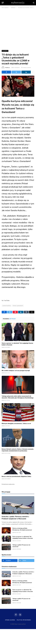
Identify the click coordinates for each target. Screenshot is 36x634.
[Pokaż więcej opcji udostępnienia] (32, 72)
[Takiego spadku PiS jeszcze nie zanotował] (6, 547)
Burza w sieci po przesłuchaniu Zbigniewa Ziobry (16, 476)
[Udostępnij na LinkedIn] (26, 72)
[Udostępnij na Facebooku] (6, 72)
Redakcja (7, 67)
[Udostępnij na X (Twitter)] (16, 72)
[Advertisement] (18, 29)
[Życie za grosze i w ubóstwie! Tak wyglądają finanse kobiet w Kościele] (18, 332)
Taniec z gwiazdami (18, 305)
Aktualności (5, 513)
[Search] (33, 3)
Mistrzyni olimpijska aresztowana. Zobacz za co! (16, 423)
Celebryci (5, 50)
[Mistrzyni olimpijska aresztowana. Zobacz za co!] (18, 412)
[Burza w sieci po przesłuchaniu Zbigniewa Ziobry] (18, 465)
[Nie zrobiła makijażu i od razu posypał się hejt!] (18, 359)
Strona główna (10, 620)
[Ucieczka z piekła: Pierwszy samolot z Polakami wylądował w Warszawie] (18, 505)
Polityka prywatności (24, 620)
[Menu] (3, 3)
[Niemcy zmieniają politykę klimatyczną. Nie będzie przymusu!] (6, 530)
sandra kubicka (7, 305)
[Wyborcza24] (18, 2)
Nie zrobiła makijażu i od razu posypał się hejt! (16, 370)
